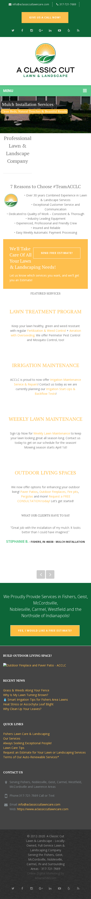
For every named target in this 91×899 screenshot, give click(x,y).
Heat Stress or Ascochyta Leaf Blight (28, 704)
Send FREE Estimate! (57, 253)
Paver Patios (29, 492)
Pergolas (27, 496)
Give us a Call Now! (45, 17)
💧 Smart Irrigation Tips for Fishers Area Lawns (35, 700)
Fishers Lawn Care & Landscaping (26, 734)
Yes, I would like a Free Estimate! (45, 630)
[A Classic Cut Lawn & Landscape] (45, 61)
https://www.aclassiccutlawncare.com (42, 809)
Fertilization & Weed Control (46, 331)
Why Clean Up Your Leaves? (22, 709)
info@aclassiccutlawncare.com (30, 4)
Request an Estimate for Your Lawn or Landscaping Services (44, 752)
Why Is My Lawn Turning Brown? (25, 695)
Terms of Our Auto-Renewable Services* (31, 757)
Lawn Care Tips (13, 748)
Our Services (11, 738)
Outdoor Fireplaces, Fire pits (58, 492)
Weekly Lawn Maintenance (51, 433)
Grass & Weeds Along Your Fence (26, 690)
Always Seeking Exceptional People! (27, 743)
